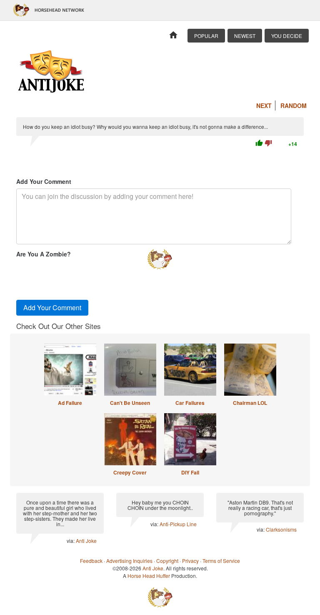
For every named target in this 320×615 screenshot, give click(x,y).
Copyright (167, 560)
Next (264, 105)
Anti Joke (86, 540)
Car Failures (190, 403)
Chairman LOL (250, 403)
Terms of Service (221, 560)
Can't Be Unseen (130, 403)
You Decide (286, 35)
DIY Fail (190, 472)
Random (293, 105)
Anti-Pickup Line (178, 523)
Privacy (190, 560)
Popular (206, 35)
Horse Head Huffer (149, 575)
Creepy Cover (130, 472)
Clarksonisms (281, 529)
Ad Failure (70, 403)
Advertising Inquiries (129, 560)
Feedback (91, 560)
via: (71, 540)
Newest (244, 35)
